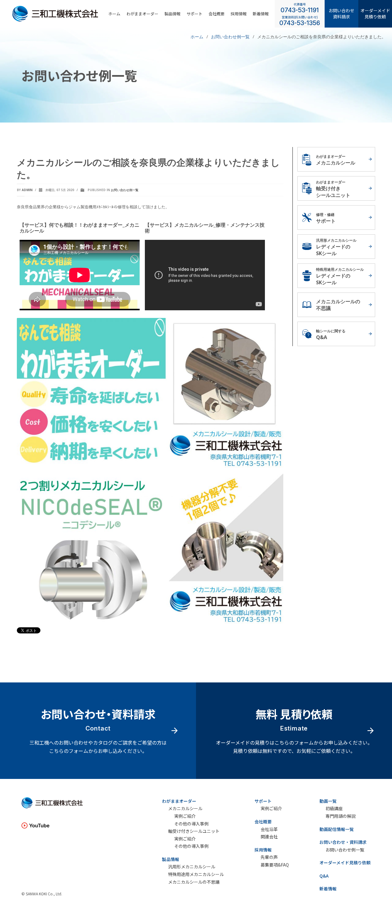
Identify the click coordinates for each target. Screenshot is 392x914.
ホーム (114, 14)
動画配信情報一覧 (336, 829)
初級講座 (334, 808)
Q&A (324, 876)
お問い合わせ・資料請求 (343, 842)
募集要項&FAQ (275, 865)
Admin (27, 190)
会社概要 (216, 14)
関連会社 (269, 837)
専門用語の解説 (341, 816)
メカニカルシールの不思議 (194, 882)
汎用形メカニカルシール (191, 867)
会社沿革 (269, 829)
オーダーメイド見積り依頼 (375, 13)
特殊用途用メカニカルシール (196, 874)
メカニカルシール (185, 808)
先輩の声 (269, 857)
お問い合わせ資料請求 (341, 13)
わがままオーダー (142, 14)
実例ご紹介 (185, 816)
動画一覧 (328, 801)
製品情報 (172, 14)
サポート (194, 14)
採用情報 (263, 850)
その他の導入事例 (191, 824)
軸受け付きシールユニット (194, 831)
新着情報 (261, 14)
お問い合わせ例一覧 (124, 190)
